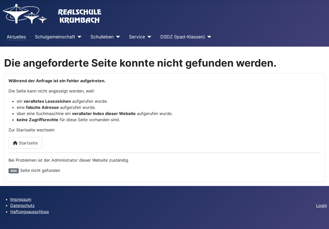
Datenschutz (22, 205)
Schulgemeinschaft (55, 36)
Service (137, 36)
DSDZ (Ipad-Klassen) (182, 36)
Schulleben (102, 36)
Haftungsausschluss (29, 211)
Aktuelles (16, 36)
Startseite (27, 142)
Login (321, 205)
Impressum (20, 199)
